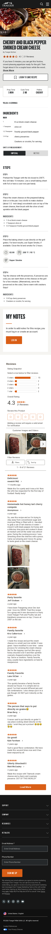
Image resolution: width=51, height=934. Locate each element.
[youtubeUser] (23, 901)
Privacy (7, 894)
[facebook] (8, 901)
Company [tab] (5, 814)
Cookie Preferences (10, 926)
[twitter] (4, 901)
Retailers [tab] (6, 832)
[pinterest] (18, 901)
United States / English (16, 913)
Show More (8, 70)
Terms (43, 891)
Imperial (14, 153)
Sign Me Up (12, 873)
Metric (36, 153)
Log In (14, 340)
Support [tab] (5, 805)
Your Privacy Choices (15, 929)
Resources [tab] (6, 823)
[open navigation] (48, 4)
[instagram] (13, 901)
